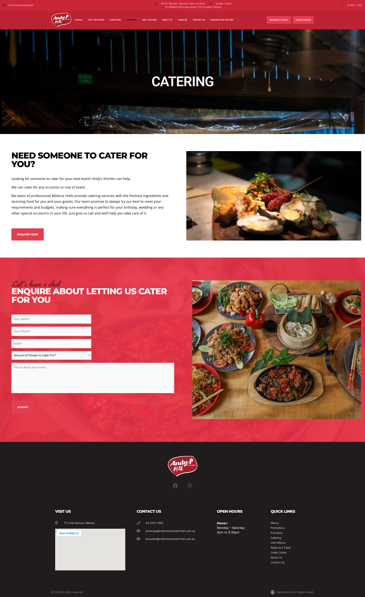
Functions (115, 20)
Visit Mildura (149, 20)
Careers (182, 20)
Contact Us (199, 20)
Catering (131, 20)
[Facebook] (175, 486)
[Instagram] (189, 486)
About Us (167, 20)
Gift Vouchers (96, 20)
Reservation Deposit (222, 20)
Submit (22, 407)
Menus (79, 20)
